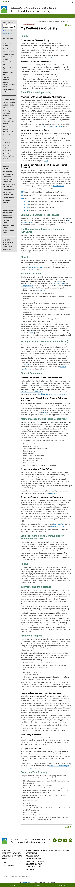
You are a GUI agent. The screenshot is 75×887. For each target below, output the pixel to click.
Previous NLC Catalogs (7, 202)
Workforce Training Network (8, 122)
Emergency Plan (58, 524)
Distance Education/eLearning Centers (9, 84)
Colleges (5, 2)
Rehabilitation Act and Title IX (52, 126)
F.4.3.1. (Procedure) (58, 284)
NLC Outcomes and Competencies (8, 175)
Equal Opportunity (35, 858)
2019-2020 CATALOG (9, 99)
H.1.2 (22, 198)
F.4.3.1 (32, 333)
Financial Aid (6, 135)
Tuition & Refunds (8, 132)
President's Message (9, 102)
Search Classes (7, 49)
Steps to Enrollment (8, 52)
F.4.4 (59, 281)
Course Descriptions (8, 190)
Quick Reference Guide (58, 526)
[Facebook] (55, 842)
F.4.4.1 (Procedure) (27, 286)
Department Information (6, 167)
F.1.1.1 (46, 161)
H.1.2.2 (26, 207)
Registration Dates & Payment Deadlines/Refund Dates (9, 71)
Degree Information (8, 171)
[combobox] (53, 21)
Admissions (6, 126)
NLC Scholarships (8, 118)
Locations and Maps (8, 198)
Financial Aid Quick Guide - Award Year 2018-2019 (8, 57)
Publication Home (8, 39)
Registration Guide (8, 62)
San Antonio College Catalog (8, 226)
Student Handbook (8, 151)
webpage (53, 493)
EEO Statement (58, 186)
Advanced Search (8, 33)
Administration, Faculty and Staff (8, 194)
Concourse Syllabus (59, 850)
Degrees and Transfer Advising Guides (9, 186)
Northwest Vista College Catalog (7, 216)
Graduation (6, 159)
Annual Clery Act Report (35, 267)
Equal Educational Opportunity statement (52, 394)
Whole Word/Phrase (10, 30)
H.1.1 (22, 192)
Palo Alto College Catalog (8, 221)
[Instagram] (71, 842)
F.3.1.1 (50, 58)
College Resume (33, 856)
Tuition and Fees (7, 65)
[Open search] (72, 1)
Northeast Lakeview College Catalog (8, 211)
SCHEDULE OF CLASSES (7, 45)
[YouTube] (65, 842)
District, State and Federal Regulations (8, 155)
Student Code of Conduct (7, 147)
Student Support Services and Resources (7, 113)
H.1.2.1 (26, 201)
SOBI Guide (26, 365)
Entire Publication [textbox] (7, 25)
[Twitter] (60, 842)
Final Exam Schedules (6, 78)
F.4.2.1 (43, 290)
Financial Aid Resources (6, 139)
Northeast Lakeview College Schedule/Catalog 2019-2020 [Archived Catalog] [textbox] (54, 21)
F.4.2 (36, 290)
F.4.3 (53, 281)
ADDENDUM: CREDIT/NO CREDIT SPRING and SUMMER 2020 (8, 243)
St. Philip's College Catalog (8, 232)
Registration (6, 129)
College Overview (8, 108)
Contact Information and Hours (8, 91)
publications (26, 882)
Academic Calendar (8, 105)
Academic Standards (9, 143)
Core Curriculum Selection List (7, 181)
